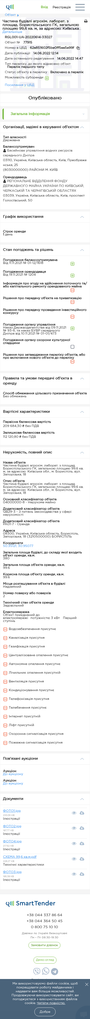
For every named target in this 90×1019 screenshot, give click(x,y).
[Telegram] (54, 973)
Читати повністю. (51, 1003)
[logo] (31, 904)
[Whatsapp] (45, 973)
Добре (45, 1011)
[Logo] (10, 7)
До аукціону (13, 774)
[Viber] (36, 973)
